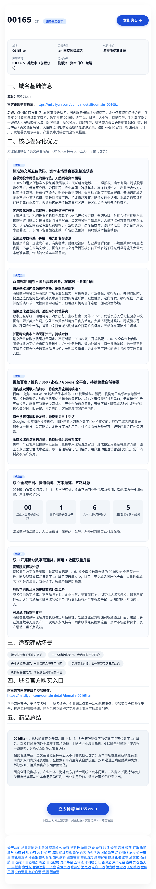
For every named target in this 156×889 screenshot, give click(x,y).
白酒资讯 (17, 862)
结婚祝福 (100, 857)
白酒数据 (52, 862)
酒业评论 (27, 847)
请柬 (132, 852)
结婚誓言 (73, 857)
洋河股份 (91, 862)
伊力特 (110, 867)
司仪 (104, 852)
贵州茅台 (66, 862)
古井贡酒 (132, 862)
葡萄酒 (54, 872)
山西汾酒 (104, 862)
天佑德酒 (133, 867)
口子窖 (51, 867)
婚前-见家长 (71, 847)
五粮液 (79, 862)
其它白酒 (34, 872)
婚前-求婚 (88, 847)
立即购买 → (132, 20)
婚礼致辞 (59, 857)
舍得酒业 (39, 867)
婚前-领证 (102, 847)
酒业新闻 (41, 847)
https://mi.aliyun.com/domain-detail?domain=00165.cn (78, 104)
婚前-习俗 (36, 852)
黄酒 (45, 872)
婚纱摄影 (65, 852)
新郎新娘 (31, 857)
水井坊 (75, 867)
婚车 (111, 852)
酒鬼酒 (86, 867)
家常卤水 (55, 847)
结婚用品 (121, 852)
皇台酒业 (21, 872)
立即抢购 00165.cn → (78, 809)
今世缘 (27, 867)
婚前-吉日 (117, 847)
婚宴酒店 (79, 852)
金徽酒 (121, 867)
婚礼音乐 (45, 857)
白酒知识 (31, 862)
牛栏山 (16, 867)
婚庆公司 (13, 847)
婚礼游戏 (86, 857)
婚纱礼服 (114, 857)
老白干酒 (98, 867)
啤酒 (42, 862)
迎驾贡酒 (63, 867)
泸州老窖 (118, 862)
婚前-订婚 (132, 847)
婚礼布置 (17, 857)
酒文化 (134, 857)
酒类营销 (93, 852)
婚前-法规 (51, 852)
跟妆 (125, 857)
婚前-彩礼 (22, 852)
